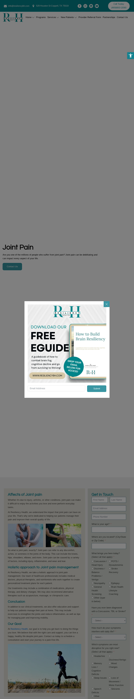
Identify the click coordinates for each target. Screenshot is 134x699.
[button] (130, 55)
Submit (96, 388)
